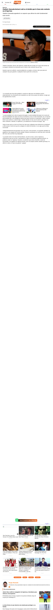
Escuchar (7, 18)
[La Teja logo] (17, 2)
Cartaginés (31, 577)
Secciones (7, 2)
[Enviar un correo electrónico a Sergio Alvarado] (9, 587)
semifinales (38, 577)
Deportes (5, 7)
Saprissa (24, 577)
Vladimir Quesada (17, 577)
